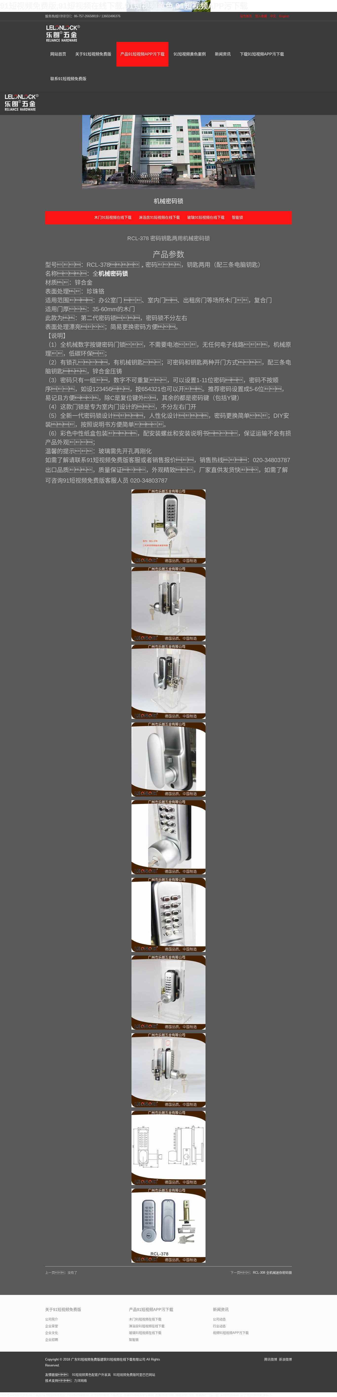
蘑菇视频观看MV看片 (138, 1395)
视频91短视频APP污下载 (231, 1333)
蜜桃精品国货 (229, 1395)
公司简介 (51, 1319)
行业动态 (219, 1326)
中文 (273, 16)
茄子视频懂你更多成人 (256, 1395)
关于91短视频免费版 (63, 1309)
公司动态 (219, 1319)
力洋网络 (80, 1380)
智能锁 (237, 217)
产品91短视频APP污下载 (151, 1309)
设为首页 (246, 16)
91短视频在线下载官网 (29, 1395)
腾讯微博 (270, 1359)
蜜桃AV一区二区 (207, 1395)
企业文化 (51, 1333)
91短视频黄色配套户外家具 (91, 1375)
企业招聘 (51, 1340)
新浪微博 (285, 1359)
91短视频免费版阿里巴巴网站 (134, 1375)
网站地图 (6, 1395)
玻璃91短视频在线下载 (206, 217)
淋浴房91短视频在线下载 (159, 217)
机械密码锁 (113, 273)
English (284, 16)
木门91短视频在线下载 (112, 217)
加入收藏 (261, 16)
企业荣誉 (51, 1326)
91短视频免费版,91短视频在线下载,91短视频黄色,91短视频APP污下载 (124, 5)
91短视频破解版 (78, 1395)
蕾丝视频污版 (184, 1395)
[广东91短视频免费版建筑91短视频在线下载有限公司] (63, 33)
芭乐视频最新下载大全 (106, 1395)
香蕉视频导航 (164, 1395)
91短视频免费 (56, 1395)
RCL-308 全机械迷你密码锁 (272, 1272)
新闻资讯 (221, 1309)
